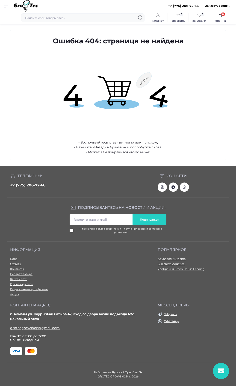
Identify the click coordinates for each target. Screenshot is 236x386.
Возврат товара (21, 274)
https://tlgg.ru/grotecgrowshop (173, 187)
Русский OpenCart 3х (127, 372)
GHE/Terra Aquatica (171, 264)
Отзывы (15, 264)
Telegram (170, 314)
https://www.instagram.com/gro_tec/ (162, 187)
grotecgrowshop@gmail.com (35, 328)
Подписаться (149, 219)
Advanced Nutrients (172, 258)
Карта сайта (18, 279)
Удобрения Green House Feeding (181, 269)
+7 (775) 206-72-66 (27, 185)
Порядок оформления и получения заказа (120, 228)
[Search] (140, 17)
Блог (13, 258)
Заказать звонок (217, 5)
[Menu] (6, 5)
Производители (21, 284)
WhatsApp (171, 321)
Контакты (17, 269)
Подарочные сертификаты (29, 289)
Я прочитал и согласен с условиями (121, 230)
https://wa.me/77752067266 (184, 187)
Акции (14, 294)
